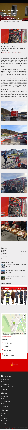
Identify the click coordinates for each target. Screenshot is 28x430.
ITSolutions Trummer (17, 428)
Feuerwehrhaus (6, 401)
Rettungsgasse (6, 379)
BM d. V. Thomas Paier (6, 52)
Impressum (5, 418)
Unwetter (5, 389)
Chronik (4, 403)
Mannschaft (5, 396)
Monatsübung (4, 250)
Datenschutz (5, 420)
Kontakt (4, 423)
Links (4, 415)
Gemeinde (5, 406)
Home (5, 21)
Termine (4, 413)
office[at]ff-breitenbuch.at (10, 355)
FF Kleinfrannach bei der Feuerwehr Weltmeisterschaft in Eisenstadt (16, 270)
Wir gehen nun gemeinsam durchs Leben (15, 276)
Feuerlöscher (6, 384)
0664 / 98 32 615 (8, 350)
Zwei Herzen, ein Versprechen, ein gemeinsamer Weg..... (16, 264)
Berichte (8, 21)
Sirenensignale (6, 381)
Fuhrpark (5, 398)
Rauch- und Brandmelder (8, 386)
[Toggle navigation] (14, 1)
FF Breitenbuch (4, 427)
